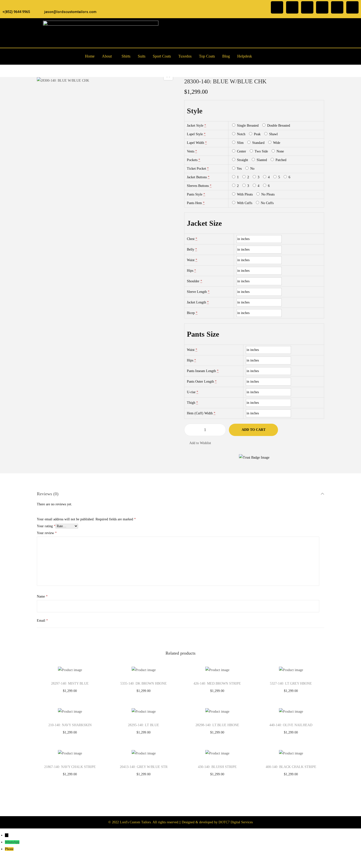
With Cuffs (244, 203)
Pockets (192, 160)
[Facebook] (277, 7)
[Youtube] (352, 7)
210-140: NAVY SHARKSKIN (70, 725)
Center (241, 151)
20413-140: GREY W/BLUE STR (143, 767)
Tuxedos (185, 56)
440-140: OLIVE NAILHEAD (290, 725)
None (280, 151)
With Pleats (244, 194)
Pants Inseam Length (201, 371)
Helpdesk (244, 56)
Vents (190, 151)
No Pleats (267, 194)
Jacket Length (196, 302)
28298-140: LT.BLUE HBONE (217, 725)
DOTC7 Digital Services (236, 822)
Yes (239, 168)
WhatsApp (12, 842)
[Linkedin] (322, 7)
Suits (141, 56)
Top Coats (207, 56)
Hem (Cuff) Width (200, 413)
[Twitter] (307, 7)
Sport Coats (162, 56)
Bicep (191, 313)
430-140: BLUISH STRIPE (217, 767)
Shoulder (193, 281)
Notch (240, 134)
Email (42, 620)
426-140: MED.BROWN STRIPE (217, 683)
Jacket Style (195, 125)
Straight (242, 160)
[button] (108, 56)
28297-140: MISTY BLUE (70, 683)
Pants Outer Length (200, 381)
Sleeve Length (197, 292)
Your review (47, 533)
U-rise (191, 392)
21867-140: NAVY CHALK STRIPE (70, 767)
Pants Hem (194, 203)
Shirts (126, 56)
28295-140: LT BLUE (143, 725)
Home (90, 56)
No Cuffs (267, 203)
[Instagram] (292, 7)
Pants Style (194, 194)
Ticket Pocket (196, 168)
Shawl (273, 134)
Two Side (261, 151)
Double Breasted (278, 125)
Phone (9, 849)
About (107, 56)
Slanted (261, 160)
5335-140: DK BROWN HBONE (143, 683)
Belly (190, 249)
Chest (190, 239)
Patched (280, 160)
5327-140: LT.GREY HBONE (291, 683)
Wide (276, 143)
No (251, 168)
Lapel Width (195, 143)
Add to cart (253, 430)
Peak (257, 134)
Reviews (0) (47, 493)
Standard (257, 143)
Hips (190, 270)
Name (42, 596)
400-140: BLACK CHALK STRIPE (291, 767)
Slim (240, 143)
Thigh (191, 403)
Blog (226, 56)
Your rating (46, 526)
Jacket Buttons (197, 177)
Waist (190, 260)
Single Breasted (247, 125)
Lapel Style (195, 134)
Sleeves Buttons (198, 186)
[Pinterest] (337, 7)
